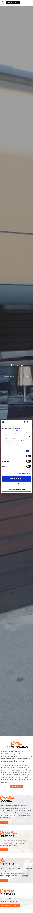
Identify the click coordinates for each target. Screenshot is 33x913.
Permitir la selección (16, 483)
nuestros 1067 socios (15, 430)
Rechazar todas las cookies (16, 489)
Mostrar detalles (23, 473)
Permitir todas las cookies (16, 478)
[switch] (28, 456)
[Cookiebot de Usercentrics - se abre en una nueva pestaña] (23, 422)
